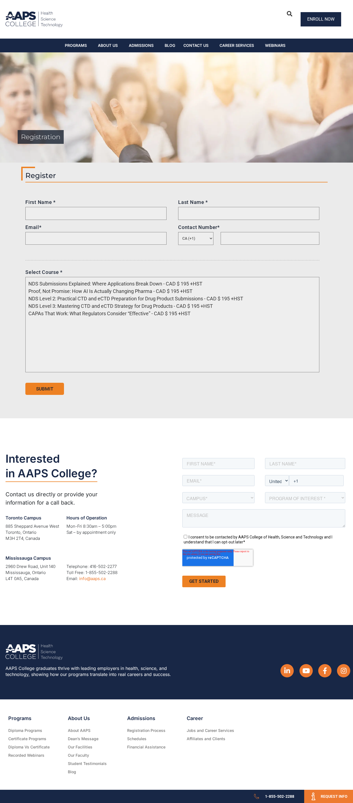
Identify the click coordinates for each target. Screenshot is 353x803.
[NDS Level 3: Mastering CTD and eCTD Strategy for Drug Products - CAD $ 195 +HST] (171, 306)
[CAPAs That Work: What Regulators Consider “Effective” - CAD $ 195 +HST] (171, 313)
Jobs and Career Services (210, 730)
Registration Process (146, 730)
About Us (108, 45)
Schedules (136, 738)
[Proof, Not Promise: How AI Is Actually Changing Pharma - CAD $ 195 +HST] (171, 291)
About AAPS (79, 730)
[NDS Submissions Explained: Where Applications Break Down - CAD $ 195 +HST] (171, 283)
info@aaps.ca (92, 578)
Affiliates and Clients (206, 738)
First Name (40, 202)
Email (33, 227)
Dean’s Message (83, 738)
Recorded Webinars (26, 755)
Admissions (141, 45)
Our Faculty (78, 755)
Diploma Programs (25, 730)
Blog (170, 45)
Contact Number (199, 227)
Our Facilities (80, 747)
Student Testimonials (87, 763)
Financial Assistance (146, 747)
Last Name (193, 202)
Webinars (275, 45)
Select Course (44, 272)
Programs (76, 45)
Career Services (237, 45)
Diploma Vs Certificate (29, 747)
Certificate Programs (27, 738)
